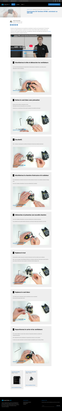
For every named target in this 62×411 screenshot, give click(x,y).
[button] (54, 4)
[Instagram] (57, 1)
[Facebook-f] (53, 1)
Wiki (13, 4)
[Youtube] (59, 1)
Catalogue (17, 4)
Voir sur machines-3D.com (16, 387)
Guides (22, 4)
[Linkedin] (55, 1)
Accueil (28, 9)
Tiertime (31, 9)
